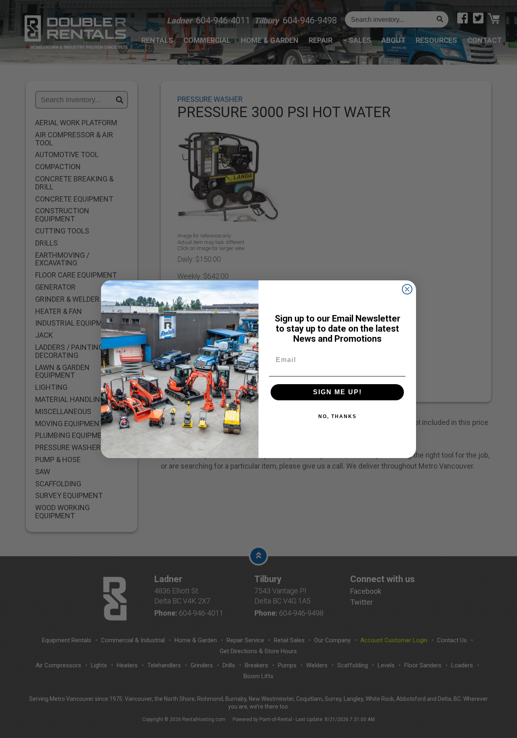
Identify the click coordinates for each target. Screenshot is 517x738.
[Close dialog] (407, 289)
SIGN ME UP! (337, 392)
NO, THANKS (337, 416)
